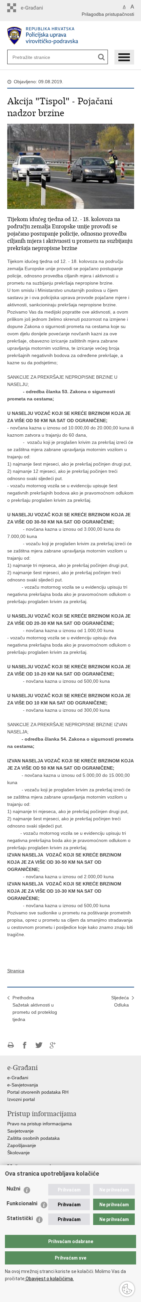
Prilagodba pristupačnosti (108, 14)
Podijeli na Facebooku (24, 1045)
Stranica (15, 970)
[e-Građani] (35, 7)
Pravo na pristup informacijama (39, 1123)
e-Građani (17, 1077)
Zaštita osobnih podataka (33, 1138)
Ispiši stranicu (10, 1045)
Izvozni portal (21, 1099)
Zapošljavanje (21, 1145)
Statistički (20, 1218)
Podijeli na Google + (53, 1045)
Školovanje (18, 1152)
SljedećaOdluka (120, 1001)
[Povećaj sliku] (70, 165)
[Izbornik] (124, 57)
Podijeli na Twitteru (38, 1045)
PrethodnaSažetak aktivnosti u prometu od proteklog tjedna (34, 1008)
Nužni (13, 1189)
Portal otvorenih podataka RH (38, 1092)
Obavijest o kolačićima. (49, 1278)
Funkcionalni (22, 1203)
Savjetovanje (20, 1131)
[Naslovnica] (70, 36)
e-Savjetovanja (22, 1084)
